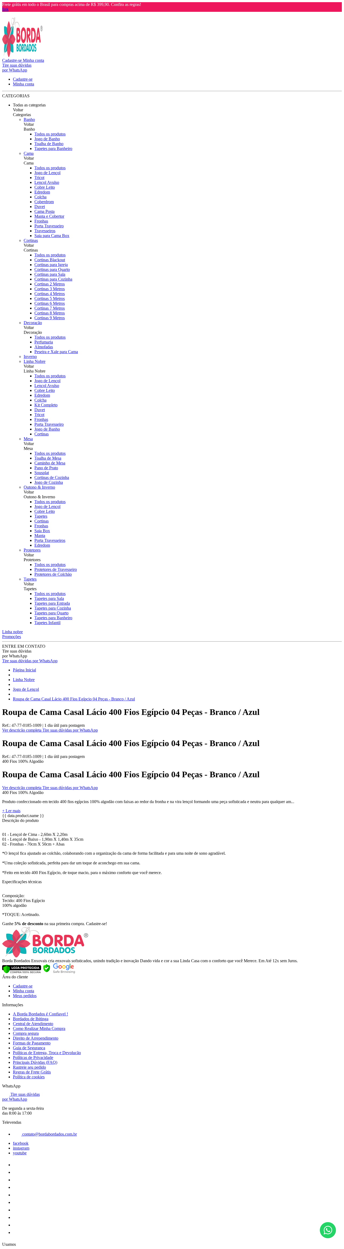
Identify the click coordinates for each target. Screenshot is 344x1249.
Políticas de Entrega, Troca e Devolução (47, 1052)
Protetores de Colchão (53, 574)
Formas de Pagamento (32, 1043)
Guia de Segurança (29, 1048)
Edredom (42, 192)
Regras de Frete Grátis (32, 1072)
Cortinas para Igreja (51, 264)
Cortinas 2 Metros (49, 284)
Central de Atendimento (33, 1023)
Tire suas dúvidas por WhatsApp (30, 661)
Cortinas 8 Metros (49, 313)
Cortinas (31, 240)
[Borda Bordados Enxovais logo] (22, 55)
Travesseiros (44, 230)
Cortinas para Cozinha (53, 279)
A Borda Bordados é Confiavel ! (40, 1014)
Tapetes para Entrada (52, 603)
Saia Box (42, 530)
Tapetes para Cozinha (52, 608)
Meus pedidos (25, 995)
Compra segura (26, 1033)
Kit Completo (46, 405)
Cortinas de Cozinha (51, 477)
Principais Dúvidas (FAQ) (35, 1062)
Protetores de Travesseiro (55, 569)
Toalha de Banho (48, 143)
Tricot (39, 177)
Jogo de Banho (47, 139)
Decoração (33, 322)
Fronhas (41, 221)
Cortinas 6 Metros (49, 303)
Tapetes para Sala (49, 598)
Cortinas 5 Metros (49, 298)
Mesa (28, 438)
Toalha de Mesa (47, 458)
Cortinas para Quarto (52, 269)
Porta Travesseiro (49, 226)
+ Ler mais (11, 810)
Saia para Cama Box (51, 235)
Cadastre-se (23, 986)
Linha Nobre (34, 361)
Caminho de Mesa (49, 463)
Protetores (32, 550)
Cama (29, 153)
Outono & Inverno (39, 487)
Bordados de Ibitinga (30, 1019)
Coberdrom (44, 201)
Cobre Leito (44, 187)
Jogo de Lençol (47, 172)
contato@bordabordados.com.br (49, 1134)
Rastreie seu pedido (29, 1067)
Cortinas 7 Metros (49, 308)
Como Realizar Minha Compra (39, 1028)
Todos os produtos (50, 134)
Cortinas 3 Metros (49, 289)
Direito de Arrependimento (35, 1038)
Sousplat (41, 472)
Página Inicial (24, 670)
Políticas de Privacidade (33, 1057)
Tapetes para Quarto (51, 613)
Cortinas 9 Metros (49, 318)
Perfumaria (43, 342)
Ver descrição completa (22, 730)
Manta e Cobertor (49, 216)
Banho (29, 119)
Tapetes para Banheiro (53, 148)
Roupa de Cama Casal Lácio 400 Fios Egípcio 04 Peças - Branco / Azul (74, 699)
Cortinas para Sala (49, 274)
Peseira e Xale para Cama (56, 351)
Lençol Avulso (46, 182)
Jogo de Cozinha (48, 482)
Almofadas (43, 347)
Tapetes (40, 516)
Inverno (30, 356)
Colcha (40, 197)
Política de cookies (29, 1077)
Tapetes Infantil (47, 622)
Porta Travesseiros (49, 540)
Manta (39, 535)
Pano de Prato (46, 468)
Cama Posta (44, 211)
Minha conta (23, 991)
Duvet (39, 206)
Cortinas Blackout (49, 259)
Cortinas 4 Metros (49, 293)
